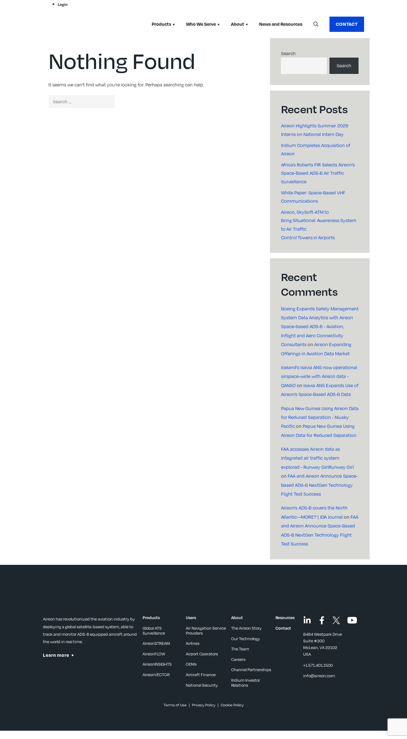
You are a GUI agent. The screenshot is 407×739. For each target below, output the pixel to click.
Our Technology (245, 638)
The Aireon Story (246, 628)
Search (288, 53)
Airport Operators (202, 653)
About (237, 24)
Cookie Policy (232, 704)
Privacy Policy (203, 704)
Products (161, 24)
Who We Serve (201, 24)
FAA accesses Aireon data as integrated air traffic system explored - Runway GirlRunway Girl (317, 458)
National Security (202, 685)
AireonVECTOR (156, 674)
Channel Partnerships (251, 669)
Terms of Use (175, 704)
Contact (347, 24)
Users (191, 617)
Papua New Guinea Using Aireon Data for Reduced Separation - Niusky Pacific (320, 417)
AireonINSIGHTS (157, 664)
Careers (238, 659)
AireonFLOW (154, 653)
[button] (316, 24)
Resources (285, 617)
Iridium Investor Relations (245, 682)
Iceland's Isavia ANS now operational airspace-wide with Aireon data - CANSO (319, 376)
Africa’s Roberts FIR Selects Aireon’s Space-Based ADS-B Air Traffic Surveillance (318, 173)
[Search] (124, 101)
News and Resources (280, 24)
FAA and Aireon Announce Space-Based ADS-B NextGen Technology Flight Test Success (319, 485)
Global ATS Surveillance (154, 630)
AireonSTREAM (156, 643)
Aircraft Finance (201, 674)
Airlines (192, 643)
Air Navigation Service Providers (206, 630)
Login (63, 4)
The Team (240, 649)
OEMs (191, 664)
